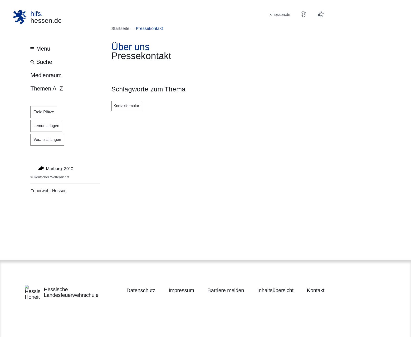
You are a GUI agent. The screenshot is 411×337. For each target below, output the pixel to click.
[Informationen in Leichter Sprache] (303, 14)
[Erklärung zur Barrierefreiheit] (320, 14)
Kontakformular (126, 106)
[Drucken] (152, 69)
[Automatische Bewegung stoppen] (33, 168)
